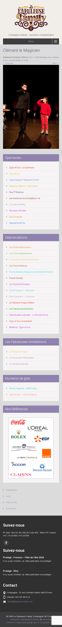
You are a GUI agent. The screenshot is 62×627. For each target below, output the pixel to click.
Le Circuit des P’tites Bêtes (21, 358)
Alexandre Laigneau (19, 619)
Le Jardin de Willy (17, 204)
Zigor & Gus (38, 622)
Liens (8, 496)
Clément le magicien (15, 622)
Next (56, 63)
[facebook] (6, 542)
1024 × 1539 (33, 57)
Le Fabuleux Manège (18, 364)
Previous (8, 63)
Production (35, 619)
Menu (31, 41)
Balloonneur (50, 622)
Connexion (11, 508)
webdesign (47, 619)
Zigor (28, 622)
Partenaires (11, 490)
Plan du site (11, 502)
